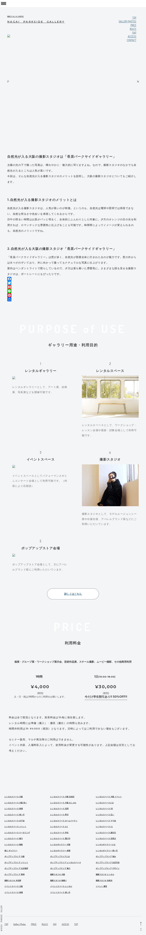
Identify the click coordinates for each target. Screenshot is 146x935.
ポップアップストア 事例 (14, 874)
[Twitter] (73, 283)
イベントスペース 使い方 (60, 892)
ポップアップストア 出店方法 (107, 862)
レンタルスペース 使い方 (14, 815)
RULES (133, 28)
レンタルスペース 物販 (13, 845)
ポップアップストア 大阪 (14, 856)
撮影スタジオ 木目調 (12, 880)
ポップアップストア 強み (106, 856)
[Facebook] (73, 279)
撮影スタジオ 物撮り (58, 880)
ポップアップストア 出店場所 (16, 868)
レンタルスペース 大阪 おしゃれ (63, 803)
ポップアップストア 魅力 (60, 868)
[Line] (73, 291)
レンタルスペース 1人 (104, 827)
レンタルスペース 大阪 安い (15, 803)
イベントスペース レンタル (61, 886)
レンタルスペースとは (105, 803)
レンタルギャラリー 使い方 (107, 851)
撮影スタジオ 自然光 (104, 880)
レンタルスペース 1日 (104, 809)
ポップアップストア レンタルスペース (65, 862)
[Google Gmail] (73, 287)
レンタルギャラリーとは (105, 845)
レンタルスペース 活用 (59, 809)
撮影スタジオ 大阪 (57, 874)
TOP (134, 17)
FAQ (134, 32)
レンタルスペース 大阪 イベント (109, 797)
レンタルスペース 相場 (13, 809)
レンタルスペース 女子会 (14, 821)
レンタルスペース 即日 (59, 815)
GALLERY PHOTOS (127, 21)
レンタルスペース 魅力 (13, 838)
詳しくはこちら (73, 594)
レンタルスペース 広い (105, 815)
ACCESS (65, 924)
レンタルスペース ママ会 (106, 821)
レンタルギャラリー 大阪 (60, 845)
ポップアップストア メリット (16, 862)
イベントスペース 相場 (13, 892)
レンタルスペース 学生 (59, 833)
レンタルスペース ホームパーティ (63, 821)
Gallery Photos (19, 924)
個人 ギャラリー (10, 851)
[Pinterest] (73, 295)
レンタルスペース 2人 (59, 827)
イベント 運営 (101, 886)
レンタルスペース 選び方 (60, 838)
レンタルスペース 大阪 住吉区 (62, 797)
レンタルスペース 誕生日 (106, 833)
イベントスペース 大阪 (13, 886)
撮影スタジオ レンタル (105, 874)
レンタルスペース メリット (15, 827)
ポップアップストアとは (60, 856)
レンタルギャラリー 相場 (60, 851)
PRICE (133, 25)
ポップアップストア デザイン (107, 868)
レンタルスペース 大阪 (13, 797)
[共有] (73, 299)
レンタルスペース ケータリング (17, 833)
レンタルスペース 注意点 (106, 838)
